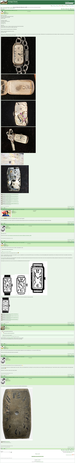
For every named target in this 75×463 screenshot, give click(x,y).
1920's (11, 7)
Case (5, 11)
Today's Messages (4, 8)
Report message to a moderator (71, 206)
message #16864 (16, 209)
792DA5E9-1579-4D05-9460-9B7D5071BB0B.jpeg (12, 319)
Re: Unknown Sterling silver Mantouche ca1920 (8, 209)
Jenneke (7, 378)
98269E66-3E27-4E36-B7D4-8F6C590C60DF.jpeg (12, 196)
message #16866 (16, 242)
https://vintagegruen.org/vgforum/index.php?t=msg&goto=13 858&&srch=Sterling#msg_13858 (19, 235)
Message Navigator (12, 8)
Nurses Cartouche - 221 (69, 452)
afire (6, 326)
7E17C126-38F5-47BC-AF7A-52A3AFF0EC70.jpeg (12, 201)
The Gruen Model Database (6, 7)
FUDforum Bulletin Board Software (39, 461)
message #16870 (16, 325)
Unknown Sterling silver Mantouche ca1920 (7, 10)
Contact (36, 459)
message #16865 (22, 242)
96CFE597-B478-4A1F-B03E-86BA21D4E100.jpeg (12, 194)
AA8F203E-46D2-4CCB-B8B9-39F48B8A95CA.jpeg (12, 203)
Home (1, 7)
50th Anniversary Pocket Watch (70, 451)
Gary (13, 210)
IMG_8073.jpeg (8, 441)
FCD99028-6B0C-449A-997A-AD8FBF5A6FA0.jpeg (12, 317)
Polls (8, 8)
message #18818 (16, 377)
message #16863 (15, 10)
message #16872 (16, 356)
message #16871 (16, 345)
